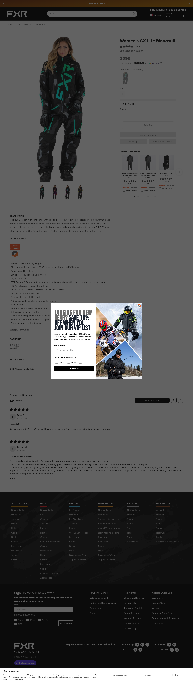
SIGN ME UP (74, 368)
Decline (175, 675)
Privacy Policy (18, 679)
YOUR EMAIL (60, 345)
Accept (148, 675)
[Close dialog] (139, 305)
